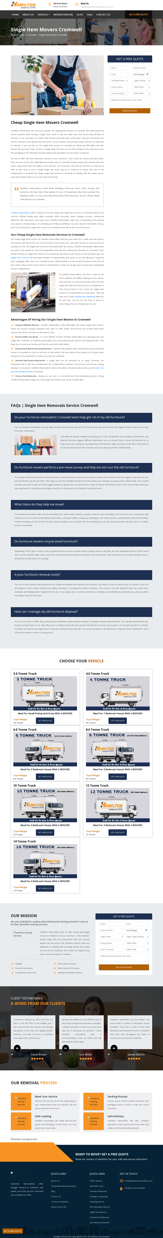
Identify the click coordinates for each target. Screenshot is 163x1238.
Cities (22, 34)
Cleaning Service (97, 1201)
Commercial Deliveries (99, 1217)
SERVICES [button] (43, 14)
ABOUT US (28, 14)
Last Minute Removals (99, 1222)
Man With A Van (96, 1186)
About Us (55, 1180)
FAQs (89, 14)
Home (14, 34)
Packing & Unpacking (99, 1196)
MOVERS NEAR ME (63, 14)
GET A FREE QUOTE (138, 14)
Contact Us (56, 1196)
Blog (53, 1191)
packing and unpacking (85, 296)
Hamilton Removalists (20, 212)
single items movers (20, 257)
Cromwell (31, 34)
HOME (16, 14)
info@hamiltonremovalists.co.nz (139, 1180)
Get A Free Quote (124, 967)
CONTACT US (103, 14)
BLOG (80, 14)
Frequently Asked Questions (63, 1186)
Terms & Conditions (60, 1201)
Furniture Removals (98, 1191)
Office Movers (96, 1180)
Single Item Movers (98, 1212)
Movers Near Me (58, 1207)
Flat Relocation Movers (100, 1207)
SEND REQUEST (130, 110)
